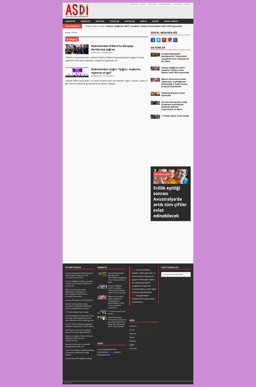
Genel (131, 330)
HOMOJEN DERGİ (165, 4)
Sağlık (143, 21)
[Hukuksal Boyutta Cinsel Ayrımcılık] (155, 94)
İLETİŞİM (187, 4)
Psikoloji (114, 21)
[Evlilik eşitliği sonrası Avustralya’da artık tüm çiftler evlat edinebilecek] (170, 182)
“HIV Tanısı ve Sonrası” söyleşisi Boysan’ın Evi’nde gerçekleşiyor (78, 331)
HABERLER (102, 267)
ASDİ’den (100, 21)
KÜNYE (143, 4)
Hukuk (155, 21)
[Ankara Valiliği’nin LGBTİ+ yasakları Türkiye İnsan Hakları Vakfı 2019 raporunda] (155, 69)
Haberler (85, 21)
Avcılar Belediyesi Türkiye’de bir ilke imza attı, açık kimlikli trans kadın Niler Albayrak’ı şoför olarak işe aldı (79, 318)
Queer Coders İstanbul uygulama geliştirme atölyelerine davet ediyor (79, 325)
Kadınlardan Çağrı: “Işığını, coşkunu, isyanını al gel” (116, 70)
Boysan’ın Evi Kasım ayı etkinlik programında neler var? (77, 345)
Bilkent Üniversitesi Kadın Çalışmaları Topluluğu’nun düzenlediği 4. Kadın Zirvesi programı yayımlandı (174, 83)
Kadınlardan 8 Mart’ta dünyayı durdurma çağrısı (112, 47)
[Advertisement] (171, 146)
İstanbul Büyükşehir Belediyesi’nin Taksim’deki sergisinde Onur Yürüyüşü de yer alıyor (175, 57)
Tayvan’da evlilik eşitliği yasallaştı (78, 358)
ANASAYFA (135, 4)
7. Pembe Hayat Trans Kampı (175, 116)
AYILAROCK (177, 4)
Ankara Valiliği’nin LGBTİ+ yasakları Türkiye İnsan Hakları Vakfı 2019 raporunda (175, 70)
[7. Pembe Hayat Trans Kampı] (155, 117)
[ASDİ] (128, 11)
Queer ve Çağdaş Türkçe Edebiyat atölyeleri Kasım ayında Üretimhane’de (79, 338)
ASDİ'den (133, 326)
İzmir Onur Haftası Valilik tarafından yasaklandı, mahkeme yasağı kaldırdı (79, 352)
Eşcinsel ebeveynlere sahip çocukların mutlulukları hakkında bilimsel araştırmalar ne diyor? (174, 106)
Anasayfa (70, 21)
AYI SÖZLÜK (152, 4)
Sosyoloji (130, 21)
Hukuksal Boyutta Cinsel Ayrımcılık (173, 94)
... (118, 60)
